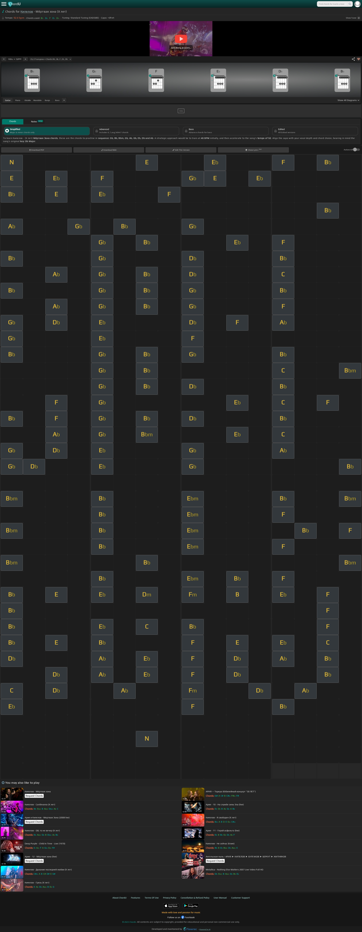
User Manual (220, 897)
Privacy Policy (169, 897)
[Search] (349, 4)
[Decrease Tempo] (3, 59)
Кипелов (27, 11)
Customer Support (240, 897)
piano (17, 100)
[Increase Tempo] (25, 59)
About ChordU (119, 897)
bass (57, 100)
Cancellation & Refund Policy (195, 897)
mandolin (37, 100)
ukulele (27, 100)
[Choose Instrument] (64, 100)
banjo (47, 100)
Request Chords (34, 795)
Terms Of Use (152, 897)
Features (135, 897)
